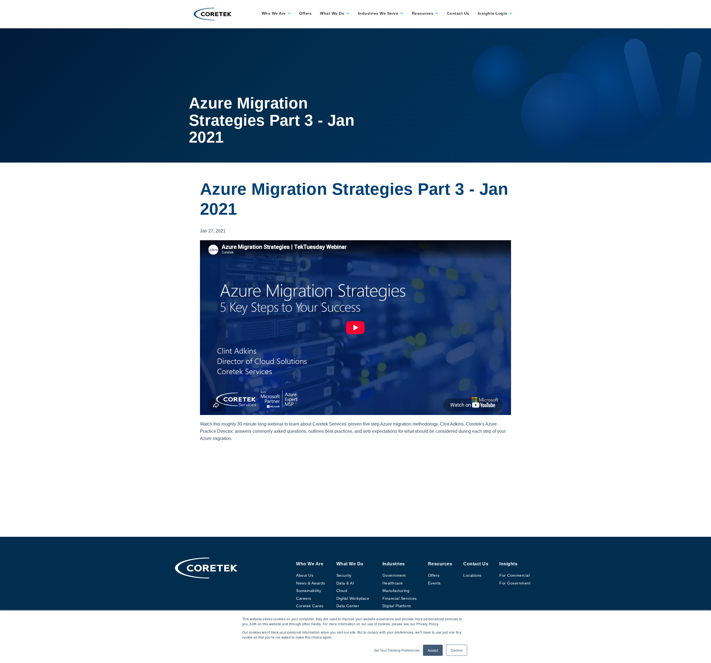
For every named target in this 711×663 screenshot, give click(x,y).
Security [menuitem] (344, 575)
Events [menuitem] (434, 583)
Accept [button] (433, 650)
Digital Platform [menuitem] (396, 606)
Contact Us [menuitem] (475, 563)
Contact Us (458, 13)
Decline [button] (456, 650)
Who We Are (274, 13)
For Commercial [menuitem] (514, 575)
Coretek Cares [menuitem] (310, 606)
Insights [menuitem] (508, 563)
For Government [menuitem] (514, 583)
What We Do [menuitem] (350, 563)
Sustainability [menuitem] (308, 590)
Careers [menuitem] (303, 598)
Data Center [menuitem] (347, 606)
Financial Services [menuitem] (399, 598)
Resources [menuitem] (440, 563)
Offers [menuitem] (434, 575)
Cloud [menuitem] (341, 590)
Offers (305, 13)
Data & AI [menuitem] (345, 583)
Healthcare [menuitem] (392, 583)
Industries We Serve (378, 13)
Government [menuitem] (394, 575)
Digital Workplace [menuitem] (352, 598)
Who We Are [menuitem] (309, 563)
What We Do (332, 13)
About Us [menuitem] (304, 575)
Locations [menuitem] (472, 575)
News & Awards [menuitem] (310, 583)
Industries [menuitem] (393, 563)
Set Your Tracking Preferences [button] (397, 650)
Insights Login (492, 13)
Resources (423, 13)
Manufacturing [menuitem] (396, 590)
